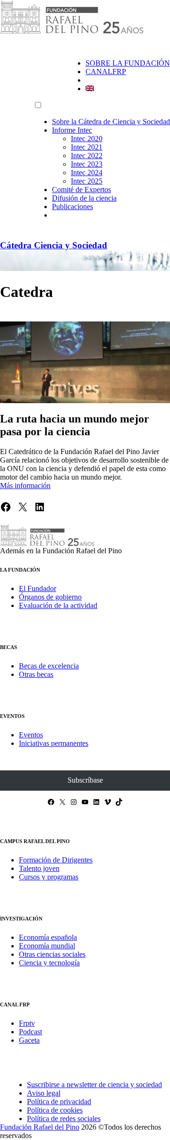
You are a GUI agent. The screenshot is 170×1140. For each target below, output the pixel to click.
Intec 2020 (86, 139)
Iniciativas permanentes (53, 743)
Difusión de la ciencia (84, 198)
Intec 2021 (86, 147)
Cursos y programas (48, 877)
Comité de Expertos (81, 190)
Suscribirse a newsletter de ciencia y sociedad (94, 1085)
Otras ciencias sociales (52, 954)
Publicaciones (72, 207)
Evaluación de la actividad (58, 605)
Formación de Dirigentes (56, 860)
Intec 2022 (86, 156)
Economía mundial (47, 946)
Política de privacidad (59, 1102)
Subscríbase (85, 780)
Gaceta (29, 1040)
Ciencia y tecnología (49, 963)
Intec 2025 (86, 181)
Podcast (30, 1032)
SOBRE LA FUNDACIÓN (127, 63)
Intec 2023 (86, 164)
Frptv (27, 1023)
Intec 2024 (86, 173)
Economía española (48, 937)
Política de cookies (55, 1110)
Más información (25, 485)
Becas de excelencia (49, 666)
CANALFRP (105, 72)
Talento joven (39, 868)
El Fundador (37, 588)
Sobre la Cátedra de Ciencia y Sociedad (111, 122)
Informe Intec (72, 130)
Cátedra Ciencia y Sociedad (53, 245)
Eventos (31, 735)
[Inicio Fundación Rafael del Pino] (72, 32)
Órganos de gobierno (50, 597)
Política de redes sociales (64, 1119)
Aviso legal (43, 1093)
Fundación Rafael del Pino (39, 1127)
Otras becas (36, 674)
